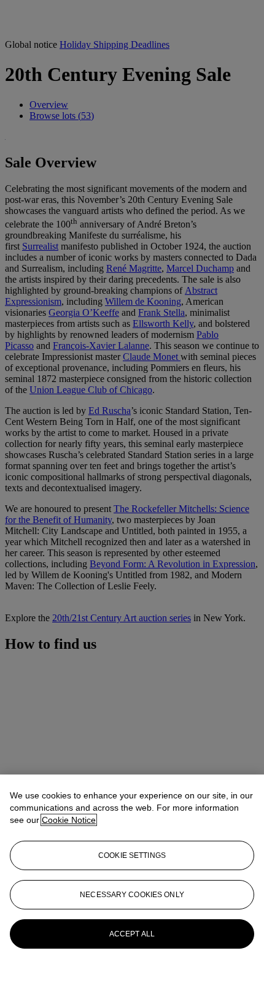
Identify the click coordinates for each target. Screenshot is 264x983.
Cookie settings (132, 855)
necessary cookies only (132, 894)
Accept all (132, 934)
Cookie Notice (69, 820)
